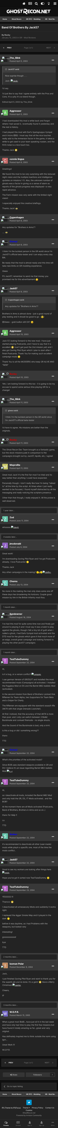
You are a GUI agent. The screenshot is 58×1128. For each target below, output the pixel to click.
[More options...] (53, 60)
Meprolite (15, 464)
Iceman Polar (17, 963)
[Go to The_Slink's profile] (5, 59)
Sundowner (16, 613)
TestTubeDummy (19, 659)
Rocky (7, 35)
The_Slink (15, 57)
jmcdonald (15, 543)
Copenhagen (17, 217)
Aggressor (15, 110)
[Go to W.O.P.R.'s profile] (5, 1013)
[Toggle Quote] (6, 69)
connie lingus (17, 159)
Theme (26, 1108)
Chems (13, 581)
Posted (19, 61)
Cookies (29, 1110)
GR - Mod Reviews (27, 37)
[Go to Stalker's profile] (5, 836)
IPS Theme (6, 1108)
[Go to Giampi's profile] (5, 243)
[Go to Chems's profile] (5, 583)
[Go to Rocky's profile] (5, 376)
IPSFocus (17, 1108)
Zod (12, 517)
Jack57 (13, 288)
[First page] (4, 48)
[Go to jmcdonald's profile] (5, 545)
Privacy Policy (37, 1108)
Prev (9, 48)
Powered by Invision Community (29, 1115)
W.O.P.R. (14, 1012)
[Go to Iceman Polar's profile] (5, 965)
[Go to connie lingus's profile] (5, 161)
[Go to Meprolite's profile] (5, 466)
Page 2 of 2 (29, 48)
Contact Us (49, 1108)
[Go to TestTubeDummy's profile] (5, 661)
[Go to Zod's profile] (5, 519)
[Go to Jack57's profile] (5, 290)
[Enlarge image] (14, 81)
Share (14, 1075)
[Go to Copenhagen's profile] (5, 219)
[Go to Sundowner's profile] (5, 616)
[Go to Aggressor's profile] (5, 112)
